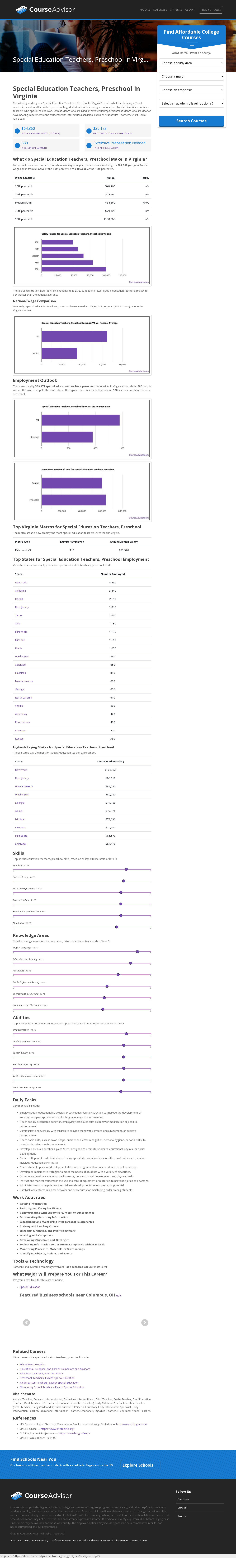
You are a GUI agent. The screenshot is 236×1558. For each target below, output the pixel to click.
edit (118, 1295)
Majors (145, 9)
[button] (26, 1322)
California (20, 590)
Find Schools (211, 9)
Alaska (18, 811)
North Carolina (23, 697)
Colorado (20, 664)
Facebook (183, 1499)
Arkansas (20, 730)
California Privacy (61, 1540)
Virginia (19, 705)
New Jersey (22, 607)
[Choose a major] (191, 76)
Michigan (20, 819)
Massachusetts (24, 681)
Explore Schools (137, 1465)
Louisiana (20, 672)
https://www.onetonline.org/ (58, 1428)
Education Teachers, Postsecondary (41, 1373)
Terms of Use (138, 1540)
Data (27, 1540)
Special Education (30, 1287)
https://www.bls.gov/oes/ (131, 1424)
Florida (19, 599)
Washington (22, 656)
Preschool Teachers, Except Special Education (47, 1378)
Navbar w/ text (45, 9)
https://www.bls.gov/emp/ (74, 1433)
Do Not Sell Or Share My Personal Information (100, 1540)
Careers (176, 9)
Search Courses (191, 121)
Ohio (18, 623)
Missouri (20, 640)
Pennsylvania (22, 722)
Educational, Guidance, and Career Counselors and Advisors (55, 1369)
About (190, 9)
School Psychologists (32, 1364)
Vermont (20, 827)
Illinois (18, 648)
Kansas (19, 738)
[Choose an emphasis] (191, 89)
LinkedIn (182, 1507)
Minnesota (21, 631)
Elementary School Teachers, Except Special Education (52, 1387)
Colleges (160, 9)
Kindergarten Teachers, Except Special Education (49, 1382)
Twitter (181, 1516)
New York (21, 582)
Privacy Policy (40, 1540)
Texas (18, 615)
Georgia (20, 689)
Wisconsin (21, 714)
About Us (15, 1540)
